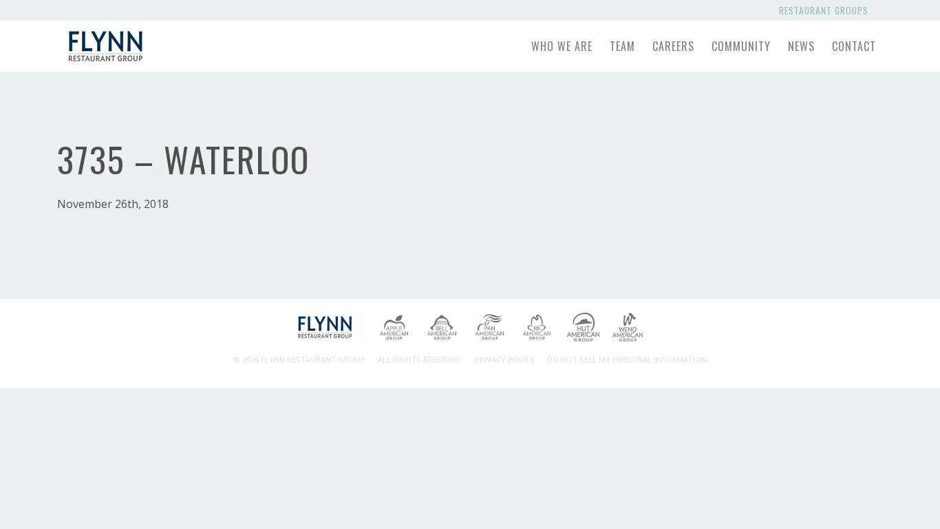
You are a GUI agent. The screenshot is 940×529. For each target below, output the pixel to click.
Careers (673, 46)
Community (741, 46)
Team (622, 46)
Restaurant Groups (826, 10)
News (801, 46)
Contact (854, 46)
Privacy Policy (505, 359)
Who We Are (561, 46)
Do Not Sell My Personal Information (627, 359)
